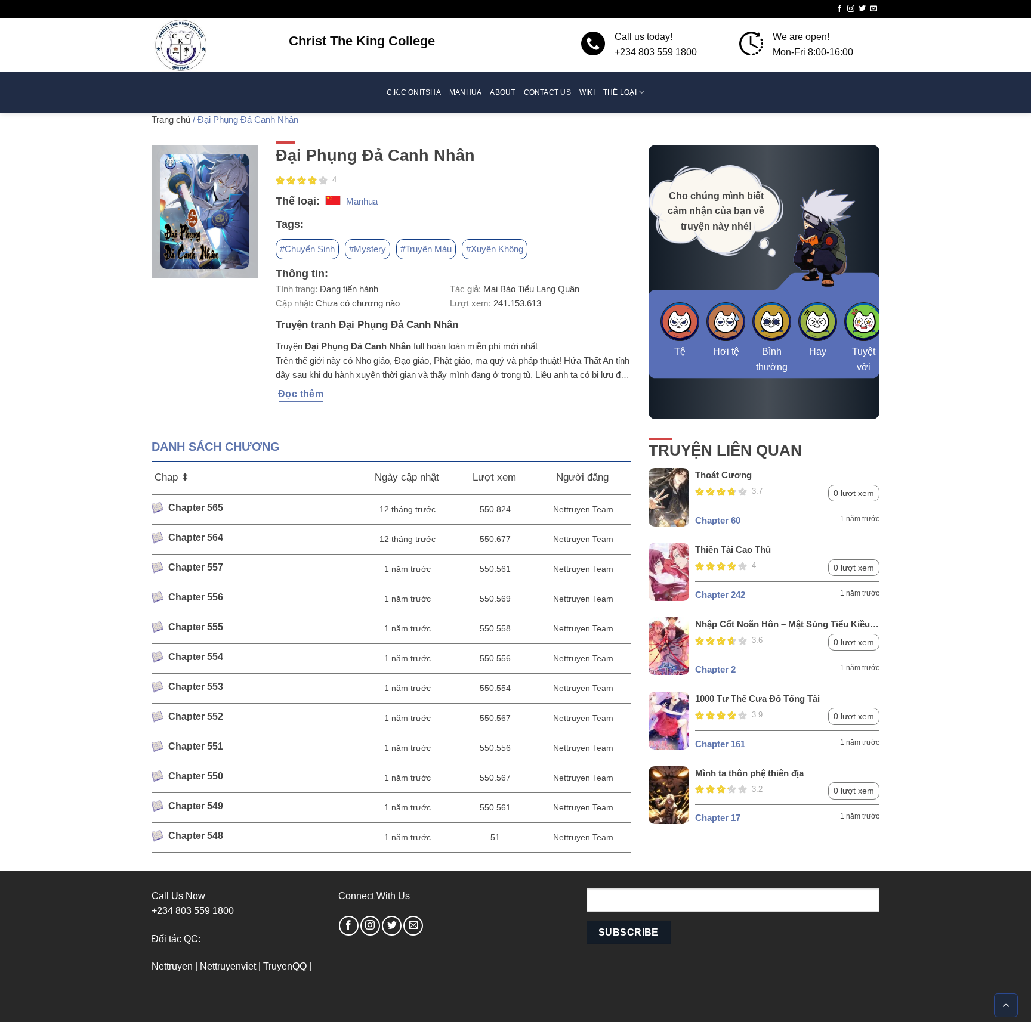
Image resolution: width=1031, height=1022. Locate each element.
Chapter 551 (195, 746)
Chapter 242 (720, 595)
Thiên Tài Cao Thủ (733, 549)
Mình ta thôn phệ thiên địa (749, 773)
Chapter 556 (195, 597)
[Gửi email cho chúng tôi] (873, 9)
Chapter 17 (717, 818)
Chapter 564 (195, 537)
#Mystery (367, 249)
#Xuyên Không (494, 249)
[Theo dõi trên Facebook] (839, 9)
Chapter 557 (195, 567)
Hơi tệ (726, 351)
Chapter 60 (717, 520)
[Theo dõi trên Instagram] (850, 9)
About (502, 92)
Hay (817, 351)
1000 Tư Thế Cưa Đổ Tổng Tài (757, 698)
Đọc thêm (301, 394)
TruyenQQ (285, 966)
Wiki (587, 92)
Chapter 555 (195, 627)
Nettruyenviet (228, 966)
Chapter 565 (195, 508)
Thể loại (620, 92)
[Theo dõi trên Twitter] (862, 9)
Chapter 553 (195, 687)
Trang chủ (171, 119)
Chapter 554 (195, 657)
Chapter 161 (720, 744)
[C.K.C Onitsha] (211, 45)
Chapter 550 (195, 776)
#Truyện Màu (426, 249)
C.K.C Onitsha (414, 92)
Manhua (465, 92)
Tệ (680, 351)
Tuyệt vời (863, 359)
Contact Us (547, 92)
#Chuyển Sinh (307, 249)
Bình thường (772, 359)
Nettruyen (172, 966)
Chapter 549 (195, 806)
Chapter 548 (195, 836)
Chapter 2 (715, 669)
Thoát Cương (723, 475)
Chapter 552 (195, 716)
